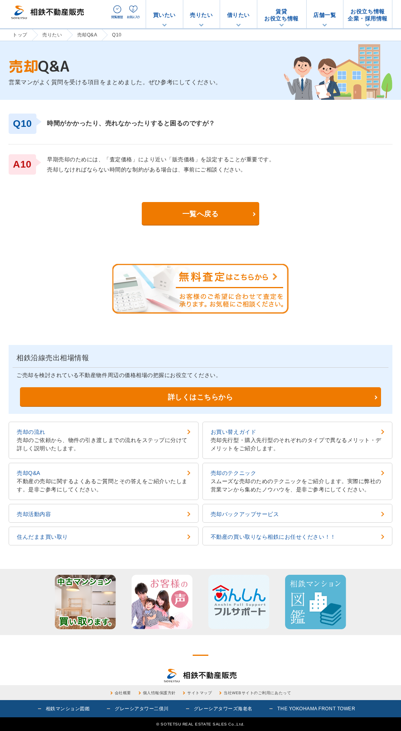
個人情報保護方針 (159, 693)
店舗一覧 (324, 15)
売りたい (201, 15)
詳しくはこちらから (200, 397)
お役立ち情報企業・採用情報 (368, 15)
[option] (85, 602)
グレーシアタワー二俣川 (142, 708)
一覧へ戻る (200, 214)
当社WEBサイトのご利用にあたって (257, 693)
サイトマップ (199, 693)
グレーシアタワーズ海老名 (223, 708)
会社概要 (123, 693)
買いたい (164, 15)
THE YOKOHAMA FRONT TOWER (316, 708)
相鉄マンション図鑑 (68, 708)
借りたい (238, 15)
